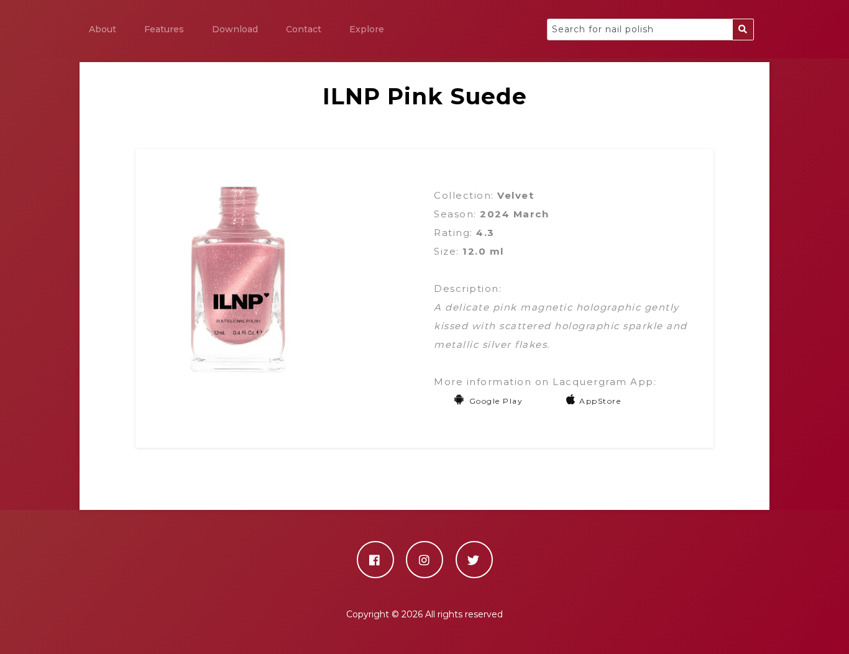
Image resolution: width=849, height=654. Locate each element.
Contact (303, 29)
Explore (366, 29)
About (102, 29)
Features (164, 29)
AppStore (600, 401)
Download (235, 29)
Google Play (496, 401)
